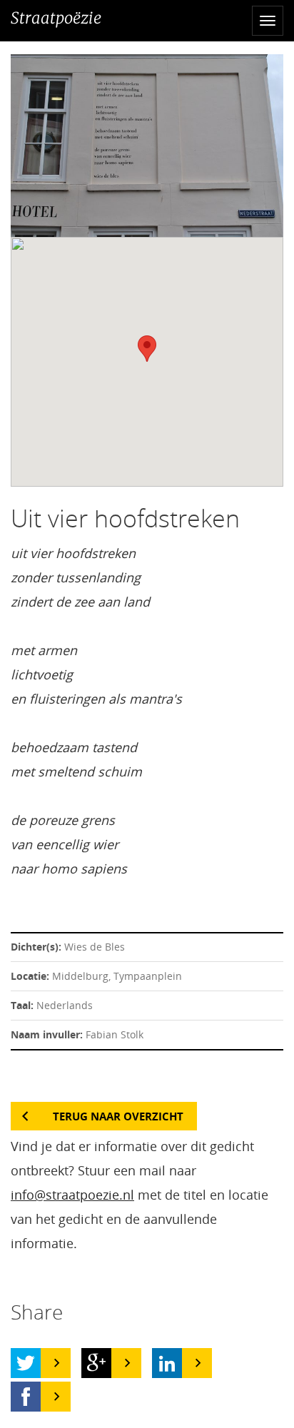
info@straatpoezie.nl (72, 1194)
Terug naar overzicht (118, 1116)
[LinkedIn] (167, 1363)
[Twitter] (26, 1363)
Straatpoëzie (56, 18)
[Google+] (96, 1363)
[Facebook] (26, 1397)
